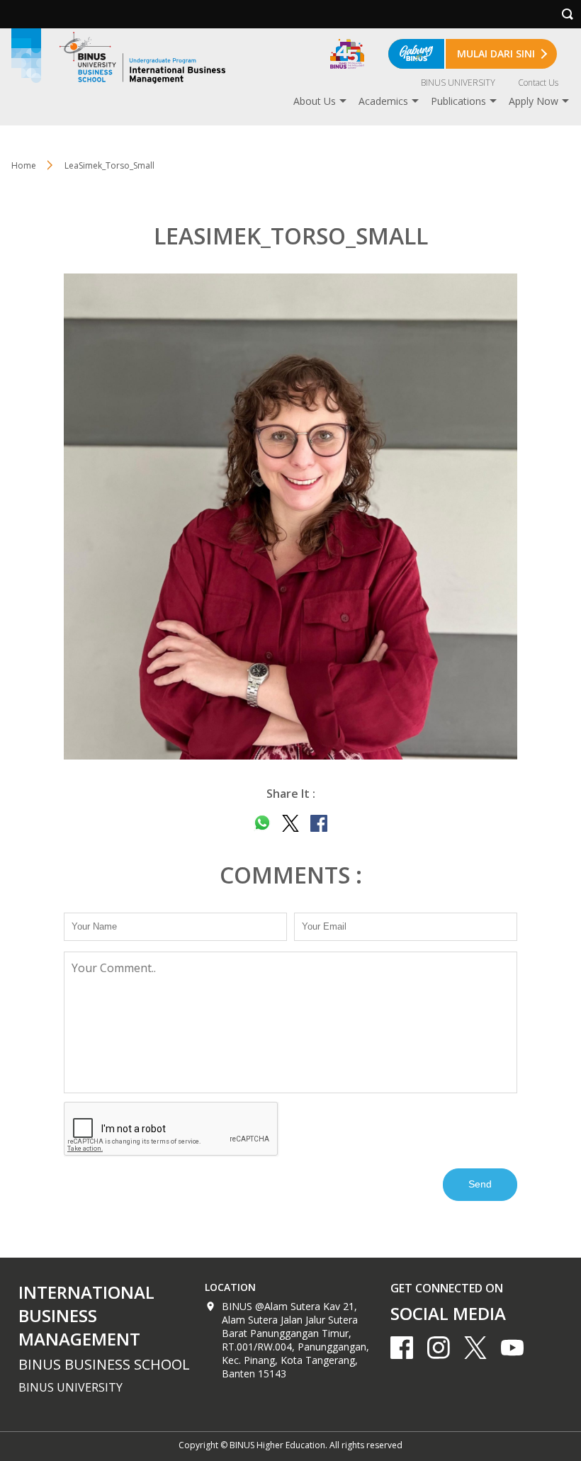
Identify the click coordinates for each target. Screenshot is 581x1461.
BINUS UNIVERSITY (458, 83)
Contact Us (538, 83)
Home (23, 165)
